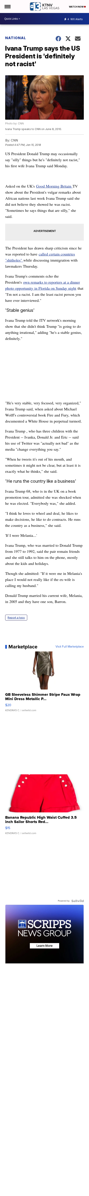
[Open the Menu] (7, 6)
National (15, 38)
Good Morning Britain (54, 186)
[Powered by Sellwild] (77, 900)
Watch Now (76, 6)
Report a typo (16, 617)
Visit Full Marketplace (70, 646)
